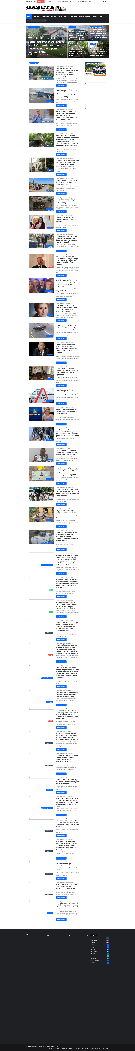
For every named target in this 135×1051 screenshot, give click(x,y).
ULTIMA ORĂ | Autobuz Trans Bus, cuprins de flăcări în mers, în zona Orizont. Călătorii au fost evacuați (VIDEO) (77, 35)
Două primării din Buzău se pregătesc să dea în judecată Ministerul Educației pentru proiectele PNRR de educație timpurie (66, 845)
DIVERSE (92, 962)
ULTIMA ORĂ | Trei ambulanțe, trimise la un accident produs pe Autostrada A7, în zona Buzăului (67, 393)
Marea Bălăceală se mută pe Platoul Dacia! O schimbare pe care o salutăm (66, 412)
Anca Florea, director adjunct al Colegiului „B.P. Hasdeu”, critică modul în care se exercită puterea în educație (67, 308)
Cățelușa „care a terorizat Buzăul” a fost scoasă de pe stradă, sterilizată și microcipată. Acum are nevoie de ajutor (66, 514)
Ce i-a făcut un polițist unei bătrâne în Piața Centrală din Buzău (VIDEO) (66, 201)
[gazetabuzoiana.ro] (46, 8)
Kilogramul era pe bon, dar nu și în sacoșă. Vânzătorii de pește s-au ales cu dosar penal (67, 694)
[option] (67, 41)
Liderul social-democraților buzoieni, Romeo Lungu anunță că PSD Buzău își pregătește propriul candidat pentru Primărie (67, 261)
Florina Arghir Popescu (61, 66)
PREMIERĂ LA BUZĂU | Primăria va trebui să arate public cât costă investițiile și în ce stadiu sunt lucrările (67, 867)
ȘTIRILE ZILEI (36, 16)
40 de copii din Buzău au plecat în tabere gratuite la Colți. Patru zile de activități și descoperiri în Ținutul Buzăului (67, 492)
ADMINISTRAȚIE (45, 16)
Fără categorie (93, 951)
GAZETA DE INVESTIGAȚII (85, 16)
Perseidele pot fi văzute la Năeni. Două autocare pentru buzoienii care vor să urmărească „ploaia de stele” (67, 824)
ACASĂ (29, 16)
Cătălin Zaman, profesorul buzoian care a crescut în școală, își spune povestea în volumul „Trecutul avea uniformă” (66, 348)
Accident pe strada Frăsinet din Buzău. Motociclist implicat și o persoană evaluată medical (67, 328)
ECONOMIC (74, 16)
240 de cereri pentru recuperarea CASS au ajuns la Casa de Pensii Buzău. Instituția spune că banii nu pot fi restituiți (67, 433)
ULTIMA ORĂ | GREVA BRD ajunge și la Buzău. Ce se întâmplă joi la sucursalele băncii (67, 782)
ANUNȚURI (107, 16)
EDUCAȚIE (66, 16)
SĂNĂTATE (53, 16)
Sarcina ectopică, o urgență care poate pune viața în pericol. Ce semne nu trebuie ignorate (67, 452)
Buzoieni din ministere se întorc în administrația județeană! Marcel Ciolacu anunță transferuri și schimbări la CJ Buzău (67, 759)
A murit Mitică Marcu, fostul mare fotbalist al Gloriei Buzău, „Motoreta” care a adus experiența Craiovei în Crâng (67, 605)
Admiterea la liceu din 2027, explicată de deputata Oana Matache (66, 220)
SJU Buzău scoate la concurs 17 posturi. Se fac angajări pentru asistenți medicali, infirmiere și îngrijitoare (67, 906)
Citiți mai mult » (61, 85)
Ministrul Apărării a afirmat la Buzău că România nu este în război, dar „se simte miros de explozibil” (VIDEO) (66, 239)
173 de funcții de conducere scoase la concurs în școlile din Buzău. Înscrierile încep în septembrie (67, 372)
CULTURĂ (95, 16)
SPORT (101, 16)
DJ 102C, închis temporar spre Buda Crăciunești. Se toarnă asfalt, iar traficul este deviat (66, 886)
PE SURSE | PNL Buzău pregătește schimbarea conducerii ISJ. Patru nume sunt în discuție (98, 53)
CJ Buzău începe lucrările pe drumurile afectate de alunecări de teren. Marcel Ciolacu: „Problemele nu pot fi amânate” (67, 736)
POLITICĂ (60, 16)
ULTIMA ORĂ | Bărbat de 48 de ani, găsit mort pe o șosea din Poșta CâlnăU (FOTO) (66, 182)
